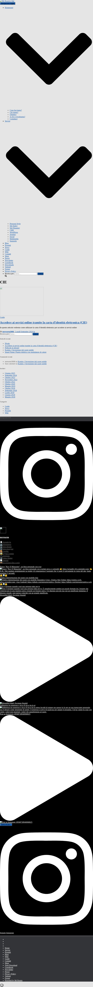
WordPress (14, 232)
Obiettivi (13, 115)
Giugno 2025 (10, 373)
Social (12, 237)
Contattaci (13, 119)
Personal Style (15, 224)
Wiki (6, 252)
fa (25, 332)
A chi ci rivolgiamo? (17, 117)
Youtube (7, 944)
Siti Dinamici (15, 228)
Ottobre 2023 (10, 378)
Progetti (8, 245)
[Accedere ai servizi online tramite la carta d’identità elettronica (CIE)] (22, 315)
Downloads (9, 265)
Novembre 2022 (11, 380)
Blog (7, 243)
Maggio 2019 (10, 386)
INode (7, 343)
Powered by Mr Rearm (13, 980)
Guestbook (9, 263)
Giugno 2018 (10, 395)
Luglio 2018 (9, 393)
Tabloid (8, 267)
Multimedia (14, 239)
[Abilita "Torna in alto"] (2, 985)
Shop (7, 256)
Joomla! (13, 235)
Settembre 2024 (11, 375)
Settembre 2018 (11, 390)
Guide (7, 250)
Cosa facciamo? (16, 110)
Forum (7, 269)
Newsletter (9, 260)
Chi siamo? (14, 112)
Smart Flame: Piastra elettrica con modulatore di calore (25, 352)
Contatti (8, 254)
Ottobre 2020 (10, 384)
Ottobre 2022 (10, 382)
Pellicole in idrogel (12, 348)
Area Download (11, 965)
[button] (49, 108)
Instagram (7, 942)
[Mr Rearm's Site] (7, 1)
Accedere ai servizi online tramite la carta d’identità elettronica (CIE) (43, 322)
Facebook (7, 940)
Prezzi (7, 258)
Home (7, 948)
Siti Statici (13, 226)
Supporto (13, 241)
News (7, 247)
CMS (12, 230)
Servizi (7, 950)
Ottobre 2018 (10, 388)
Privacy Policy (10, 271)
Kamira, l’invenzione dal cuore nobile (19, 350)
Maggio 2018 (10, 397)
